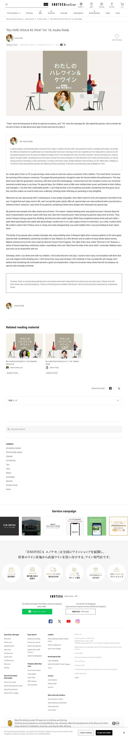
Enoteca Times (42, 19)
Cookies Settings (86, 733)
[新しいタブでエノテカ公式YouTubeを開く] (68, 621)
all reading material (13, 448)
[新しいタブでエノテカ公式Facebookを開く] (50, 621)
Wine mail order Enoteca (14, 19)
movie (8, 489)
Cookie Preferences (81, 673)
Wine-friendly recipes (14, 452)
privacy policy (79, 653)
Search (46, 4)
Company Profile (80, 665)
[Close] (124, 732)
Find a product (12, 13)
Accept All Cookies (104, 733)
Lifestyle (9, 456)
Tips (7, 465)
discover (9, 481)
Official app (85, 611)
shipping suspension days (112, 643)
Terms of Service (80, 661)
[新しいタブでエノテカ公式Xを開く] (60, 621)
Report (8, 473)
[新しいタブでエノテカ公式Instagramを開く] (78, 621)
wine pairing (10, 460)
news (8, 469)
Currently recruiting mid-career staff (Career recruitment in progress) (96, 669)
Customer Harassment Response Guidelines (88, 657)
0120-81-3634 (90, 638)
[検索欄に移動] (6, 4)
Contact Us (78, 634)
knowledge (10, 477)
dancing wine (29, 19)
